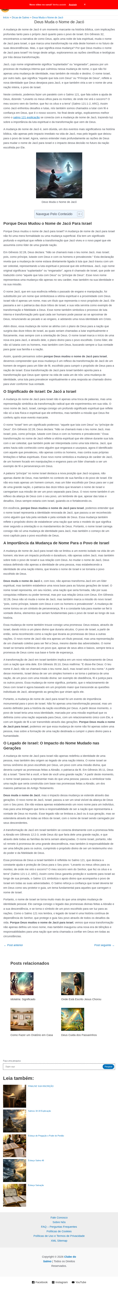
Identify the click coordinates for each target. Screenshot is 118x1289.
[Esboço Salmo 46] (14, 1170)
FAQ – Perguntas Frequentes (59, 1226)
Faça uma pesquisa (12, 1061)
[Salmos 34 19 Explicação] (14, 1121)
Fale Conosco (59, 1217)
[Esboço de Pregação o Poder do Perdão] (14, 1145)
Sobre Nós (59, 1222)
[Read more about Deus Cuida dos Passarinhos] (72, 1019)
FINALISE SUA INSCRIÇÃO (40, 1086)
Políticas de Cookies (59, 1231)
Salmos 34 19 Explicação (39, 1111)
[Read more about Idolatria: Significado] (21, 983)
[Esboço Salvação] (14, 1195)
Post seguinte (104, 945)
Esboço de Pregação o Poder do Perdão (46, 1136)
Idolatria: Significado (22, 999)
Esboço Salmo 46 (36, 1160)
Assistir (73, 4)
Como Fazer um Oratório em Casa (31, 1035)
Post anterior (13, 945)
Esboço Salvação (36, 1185)
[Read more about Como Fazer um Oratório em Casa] (21, 1019)
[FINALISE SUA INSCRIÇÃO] (14, 1096)
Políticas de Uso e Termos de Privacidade (59, 1235)
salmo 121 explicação (26, 117)
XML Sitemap (59, 1240)
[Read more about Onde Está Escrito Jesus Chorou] (72, 983)
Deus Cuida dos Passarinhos (79, 1035)
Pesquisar (108, 1066)
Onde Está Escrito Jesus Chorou (81, 999)
